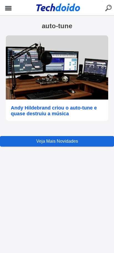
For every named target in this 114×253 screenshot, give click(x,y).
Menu (8, 8)
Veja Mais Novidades (57, 141)
